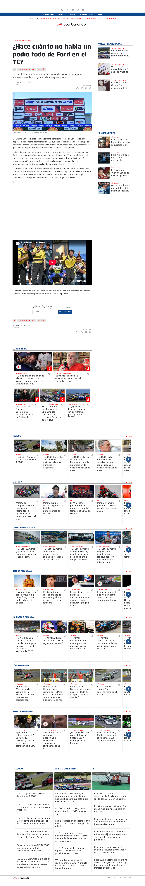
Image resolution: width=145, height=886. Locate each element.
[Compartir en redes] (49, 374)
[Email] (83, 10)
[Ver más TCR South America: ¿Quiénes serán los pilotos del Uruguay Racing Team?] (27, 537)
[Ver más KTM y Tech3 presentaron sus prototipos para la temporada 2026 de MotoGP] (81, 491)
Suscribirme (65, 311)
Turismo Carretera (24, 69)
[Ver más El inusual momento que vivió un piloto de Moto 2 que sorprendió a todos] (108, 581)
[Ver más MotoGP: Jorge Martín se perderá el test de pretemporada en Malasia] (54, 491)
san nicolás (41, 69)
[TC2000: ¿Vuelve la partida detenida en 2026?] (34, 781)
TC (14, 69)
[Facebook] (62, 10)
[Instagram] (77, 10)
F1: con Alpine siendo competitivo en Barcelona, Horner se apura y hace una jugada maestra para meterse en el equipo (78, 18)
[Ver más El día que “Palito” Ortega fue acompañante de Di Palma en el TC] (104, 85)
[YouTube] (72, 10)
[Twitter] (67, 10)
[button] (47, 14)
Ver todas (128, 436)
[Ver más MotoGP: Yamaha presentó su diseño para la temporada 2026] (108, 491)
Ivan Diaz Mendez (23, 81)
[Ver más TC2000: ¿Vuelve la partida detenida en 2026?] (27, 446)
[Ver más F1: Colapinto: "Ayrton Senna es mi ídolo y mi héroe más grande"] (104, 173)
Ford (33, 69)
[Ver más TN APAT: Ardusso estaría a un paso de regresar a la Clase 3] (54, 627)
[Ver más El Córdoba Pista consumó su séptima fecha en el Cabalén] (108, 675)
